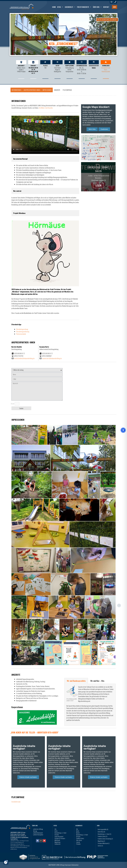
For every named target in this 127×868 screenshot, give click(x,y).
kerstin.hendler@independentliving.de (24, 358)
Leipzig (78, 842)
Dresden (57, 835)
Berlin (56, 831)
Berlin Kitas (101, 832)
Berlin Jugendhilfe (103, 829)
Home (54, 7)
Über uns (96, 7)
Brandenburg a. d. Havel (60, 833)
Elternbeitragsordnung (22, 329)
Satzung (35, 831)
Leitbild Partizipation (38, 835)
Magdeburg (57, 842)
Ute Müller (41, 108)
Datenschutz (75, 865)
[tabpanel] (90, 705)
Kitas (59, 7)
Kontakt (106, 7)
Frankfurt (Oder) (80, 838)
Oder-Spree (79, 840)
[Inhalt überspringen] (119, 605)
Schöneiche (57, 844)
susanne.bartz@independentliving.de (52, 358)
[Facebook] (37, 840)
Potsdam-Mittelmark (103, 843)
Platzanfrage (67, 90)
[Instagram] (40, 840)
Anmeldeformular (105, 68)
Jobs (114, 7)
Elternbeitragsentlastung (22, 331)
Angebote (57, 90)
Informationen (16, 90)
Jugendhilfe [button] (69, 7)
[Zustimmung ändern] (6, 862)
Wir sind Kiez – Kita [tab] (97, 680)
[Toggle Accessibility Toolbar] (123, 430)
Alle (55, 829)
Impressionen (47, 90)
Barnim (78, 833)
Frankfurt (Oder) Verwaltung (105, 839)
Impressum (68, 865)
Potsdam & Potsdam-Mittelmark (60, 839)
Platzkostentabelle (21, 334)
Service (100, 846)
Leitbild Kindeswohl (38, 833)
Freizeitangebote (83, 7)
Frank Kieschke (49, 108)
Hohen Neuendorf (59, 836)
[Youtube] (44, 840)
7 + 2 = (13, 404)
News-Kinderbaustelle (106, 70)
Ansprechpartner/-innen (32, 90)
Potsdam (78, 844)
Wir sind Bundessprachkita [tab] (76, 680)
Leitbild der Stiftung (38, 829)
